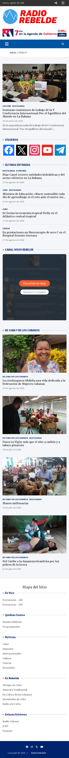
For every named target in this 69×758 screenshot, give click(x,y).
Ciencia (6, 228)
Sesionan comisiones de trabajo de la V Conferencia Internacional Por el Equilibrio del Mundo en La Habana (34, 113)
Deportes (8, 648)
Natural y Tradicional (15, 689)
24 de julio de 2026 (12, 449)
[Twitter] (21, 150)
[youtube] (47, 150)
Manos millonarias (15, 503)
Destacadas (18, 106)
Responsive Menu (55, 3)
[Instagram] (34, 150)
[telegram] (60, 150)
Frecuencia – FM (12, 604)
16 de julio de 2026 (12, 507)
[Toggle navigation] (7, 44)
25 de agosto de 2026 (13, 388)
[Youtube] (42, 746)
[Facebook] (8, 150)
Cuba (5, 190)
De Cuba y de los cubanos (15, 376)
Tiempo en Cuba (12, 685)
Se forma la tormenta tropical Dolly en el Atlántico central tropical (30, 215)
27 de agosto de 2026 (13, 182)
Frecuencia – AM (13, 600)
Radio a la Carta (11, 703)
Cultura (7, 106)
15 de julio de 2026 (12, 568)
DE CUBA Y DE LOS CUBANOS (22, 330)
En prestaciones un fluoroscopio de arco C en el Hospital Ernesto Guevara (34, 234)
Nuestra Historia (12, 621)
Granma (7, 730)
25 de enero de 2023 (13, 120)
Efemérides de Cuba (14, 699)
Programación (11, 626)
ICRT (5, 726)
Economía (21, 170)
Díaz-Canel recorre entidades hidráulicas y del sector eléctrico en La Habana (34, 176)
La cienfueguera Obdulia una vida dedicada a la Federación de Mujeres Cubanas (34, 382)
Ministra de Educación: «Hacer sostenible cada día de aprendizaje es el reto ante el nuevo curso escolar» (34, 197)
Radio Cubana (11, 721)
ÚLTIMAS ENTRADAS (17, 165)
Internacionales (12, 653)
